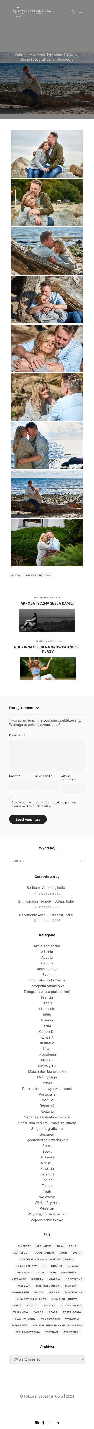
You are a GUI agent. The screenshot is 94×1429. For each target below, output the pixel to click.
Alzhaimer (44, 1246)
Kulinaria (47, 1043)
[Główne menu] (81, 12)
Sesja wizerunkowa (32, 1299)
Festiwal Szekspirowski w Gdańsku (47, 1259)
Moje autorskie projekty (47, 1071)
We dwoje (65, 59)
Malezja (47, 1060)
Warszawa (19, 1325)
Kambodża (47, 1031)
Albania (47, 952)
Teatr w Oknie (25, 1318)
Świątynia (71, 1332)
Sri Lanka (47, 1157)
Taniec (47, 1180)
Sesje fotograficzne (38, 59)
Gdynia (73, 1265)
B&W (60, 1246)
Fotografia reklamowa (47, 986)
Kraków (54, 1279)
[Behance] (37, 1423)
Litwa (47, 1049)
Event (47, 974)
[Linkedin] (57, 1423)
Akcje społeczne (47, 946)
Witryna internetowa (68, 777)
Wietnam (47, 1208)
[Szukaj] (72, 12)
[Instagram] (50, 1423)
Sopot (17, 1305)
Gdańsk (56, 1265)
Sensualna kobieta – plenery (47, 1117)
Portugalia (47, 1094)
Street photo (71, 1305)
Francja (47, 997)
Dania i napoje (47, 969)
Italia (47, 1026)
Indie (47, 1014)
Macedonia (47, 1054)
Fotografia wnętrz (31, 1265)
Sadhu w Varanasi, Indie (46, 887)
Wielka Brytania (47, 1203)
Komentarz (17, 735)
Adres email (43, 776)
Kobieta (37, 1279)
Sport (47, 1146)
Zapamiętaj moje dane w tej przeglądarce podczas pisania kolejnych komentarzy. (44, 804)
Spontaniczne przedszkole (47, 1140)
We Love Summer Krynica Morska (57, 1325)
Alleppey (24, 1246)
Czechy (47, 963)
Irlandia (47, 1020)
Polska (47, 1083)
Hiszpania (47, 1009)
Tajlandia (47, 1174)
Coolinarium (44, 1252)
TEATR (53, 1312)
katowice (19, 1279)
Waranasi (72, 1318)
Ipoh (53, 1272)
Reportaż (47, 1106)
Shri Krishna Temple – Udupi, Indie (46, 901)
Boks (72, 1246)
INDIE (40, 1272)
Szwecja (47, 1168)
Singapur (47, 1134)
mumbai (70, 1285)
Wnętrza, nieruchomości (47, 1214)
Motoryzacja (47, 1077)
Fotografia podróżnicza (47, 980)
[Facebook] (44, 1423)
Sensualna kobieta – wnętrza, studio (47, 1123)
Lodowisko (74, 1279)
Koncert (47, 1037)
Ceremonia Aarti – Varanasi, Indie (46, 915)
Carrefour (21, 1252)
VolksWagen (50, 1318)
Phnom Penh (20, 1292)
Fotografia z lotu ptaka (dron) (47, 991)
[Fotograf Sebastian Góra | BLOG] (32, 12)
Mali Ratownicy (48, 1285)
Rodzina (47, 1111)
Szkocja (47, 1163)
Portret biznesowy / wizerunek (47, 1088)
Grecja (47, 1003)
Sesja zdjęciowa (38, 575)
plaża (15, 575)
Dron (63, 1252)
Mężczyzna (47, 1066)
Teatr (47, 1191)
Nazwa (14, 776)
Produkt (47, 1100)
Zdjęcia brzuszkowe (47, 1220)
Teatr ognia (72, 1312)
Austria (47, 957)
